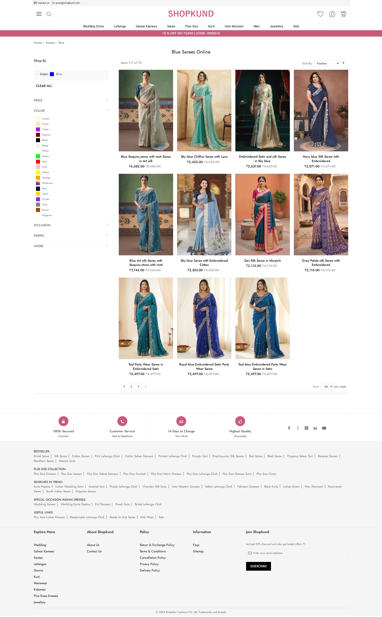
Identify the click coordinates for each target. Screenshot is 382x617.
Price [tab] (38, 100)
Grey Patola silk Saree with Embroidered (321, 262)
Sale (161, 517)
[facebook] (289, 428)
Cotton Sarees (81, 456)
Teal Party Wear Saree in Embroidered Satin (146, 366)
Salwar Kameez (44, 551)
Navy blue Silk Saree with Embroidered (321, 158)
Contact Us (94, 551)
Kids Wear (147, 517)
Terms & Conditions (153, 551)
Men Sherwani (314, 486)
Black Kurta (271, 486)
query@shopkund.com (68, 3)
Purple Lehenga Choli (123, 486)
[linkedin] (315, 428)
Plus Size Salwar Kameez (102, 474)
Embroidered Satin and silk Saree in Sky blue (262, 158)
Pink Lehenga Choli (107, 456)
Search (48, 14)
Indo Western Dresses (186, 486)
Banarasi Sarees (328, 456)
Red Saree (255, 456)
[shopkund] (191, 13)
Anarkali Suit (96, 486)
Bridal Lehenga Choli (148, 504)
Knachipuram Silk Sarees (228, 456)
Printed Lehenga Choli (172, 456)
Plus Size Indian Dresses (49, 517)
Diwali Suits (122, 504)
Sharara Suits (67, 461)
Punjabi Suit (200, 456)
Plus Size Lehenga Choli (202, 474)
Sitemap (198, 551)
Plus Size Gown (266, 474)
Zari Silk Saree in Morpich (262, 260)
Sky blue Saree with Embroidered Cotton (204, 262)
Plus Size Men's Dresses (166, 474)
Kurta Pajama (42, 486)
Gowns (38, 570)
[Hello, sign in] (332, 15)
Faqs (196, 545)
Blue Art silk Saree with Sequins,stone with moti (146, 262)
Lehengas (40, 564)
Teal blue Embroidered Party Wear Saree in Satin (262, 366)
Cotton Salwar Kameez (139, 456)
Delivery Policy (150, 570)
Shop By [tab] (40, 60)
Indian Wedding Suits (69, 486)
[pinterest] (307, 428)
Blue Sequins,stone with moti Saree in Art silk (146, 158)
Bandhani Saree (44, 461)
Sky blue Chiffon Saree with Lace (204, 156)
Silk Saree (60, 456)
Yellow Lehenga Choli (218, 486)
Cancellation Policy (153, 558)
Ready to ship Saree (122, 517)
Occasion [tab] (42, 225)
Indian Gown (291, 486)
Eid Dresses (102, 504)
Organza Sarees (86, 491)
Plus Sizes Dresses (46, 596)
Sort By (307, 63)
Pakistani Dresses (248, 486)
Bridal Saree (41, 456)
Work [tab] (39, 246)
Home (38, 42)
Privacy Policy (149, 564)
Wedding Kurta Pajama (75, 504)
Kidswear (40, 589)
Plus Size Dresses (45, 474)
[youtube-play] (324, 428)
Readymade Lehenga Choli (87, 517)
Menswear (40, 583)
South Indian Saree (58, 491)
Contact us (44, 3)
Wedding (40, 545)
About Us (93, 545)
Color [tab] (39, 110)
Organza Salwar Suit (300, 456)
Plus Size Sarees (71, 474)
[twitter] (298, 428)
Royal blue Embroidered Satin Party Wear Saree (204, 366)
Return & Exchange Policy (157, 545)
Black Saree (274, 456)
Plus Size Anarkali (134, 474)
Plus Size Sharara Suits (237, 474)
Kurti (37, 577)
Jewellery (40, 602)
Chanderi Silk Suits (154, 486)
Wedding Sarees (44, 504)
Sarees (50, 42)
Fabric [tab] (39, 235)
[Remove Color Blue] (37, 74)
